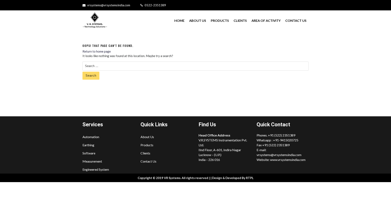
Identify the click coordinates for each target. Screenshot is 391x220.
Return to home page (96, 51)
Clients (240, 20)
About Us (197, 20)
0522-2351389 (155, 5)
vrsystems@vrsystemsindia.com (108, 5)
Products (220, 20)
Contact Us (295, 20)
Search (91, 75)
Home (179, 20)
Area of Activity (266, 20)
